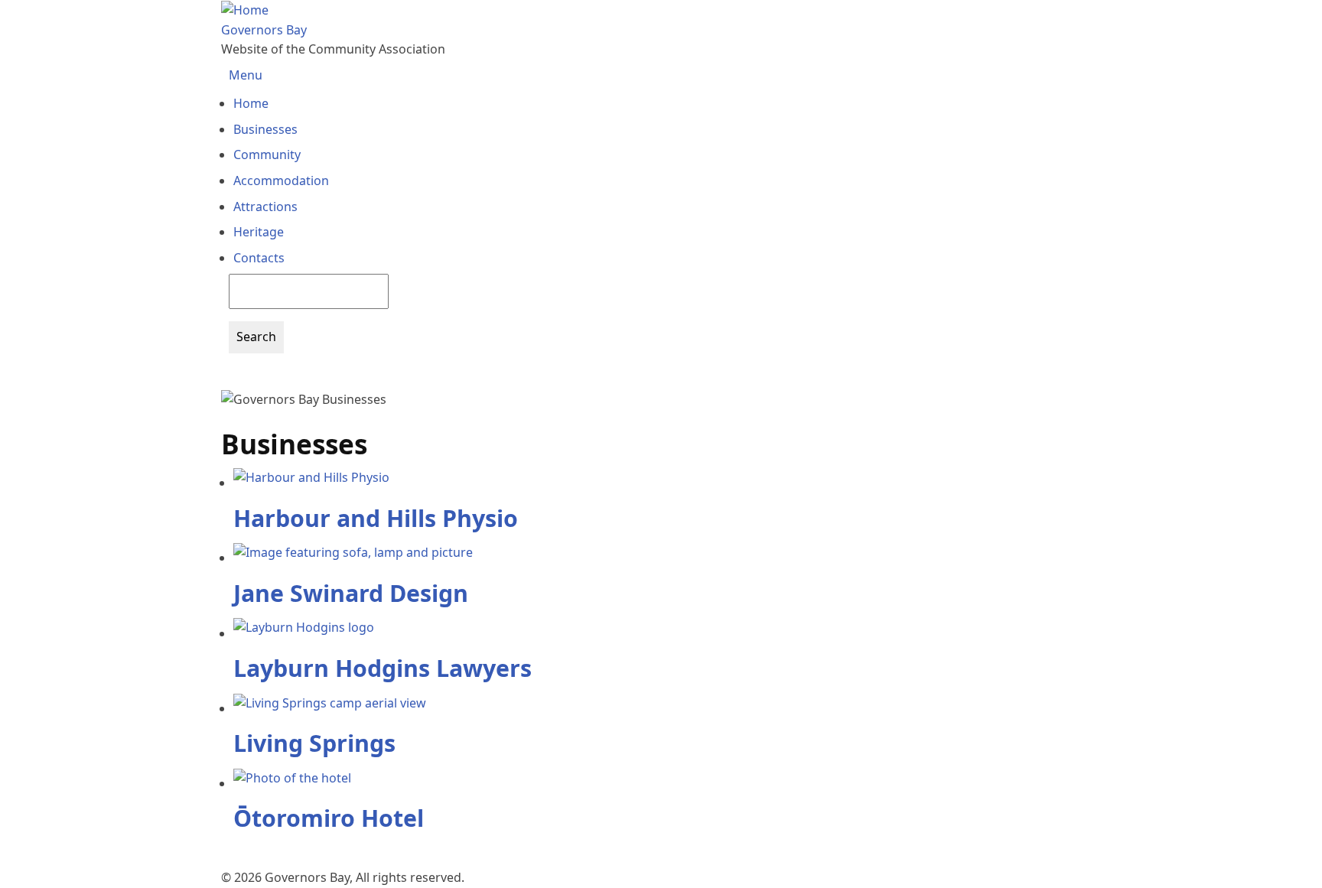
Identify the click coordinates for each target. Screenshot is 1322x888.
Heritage (258, 231)
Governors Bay (264, 29)
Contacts (259, 257)
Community (267, 154)
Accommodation (281, 180)
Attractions (265, 206)
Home (251, 103)
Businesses (265, 129)
